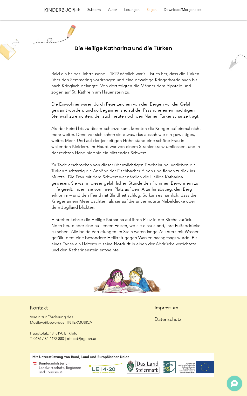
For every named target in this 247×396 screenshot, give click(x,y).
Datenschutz (168, 319)
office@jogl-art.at (81, 338)
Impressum (166, 307)
